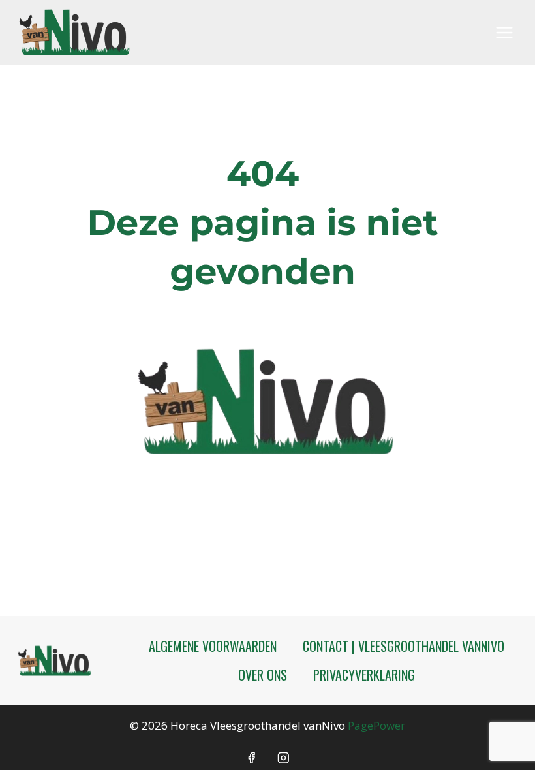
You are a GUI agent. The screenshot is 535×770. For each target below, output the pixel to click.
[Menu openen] (504, 32)
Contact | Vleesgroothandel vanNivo (403, 646)
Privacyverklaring (364, 675)
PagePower (376, 725)
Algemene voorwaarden (213, 646)
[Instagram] (283, 758)
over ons (262, 675)
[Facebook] (251, 758)
